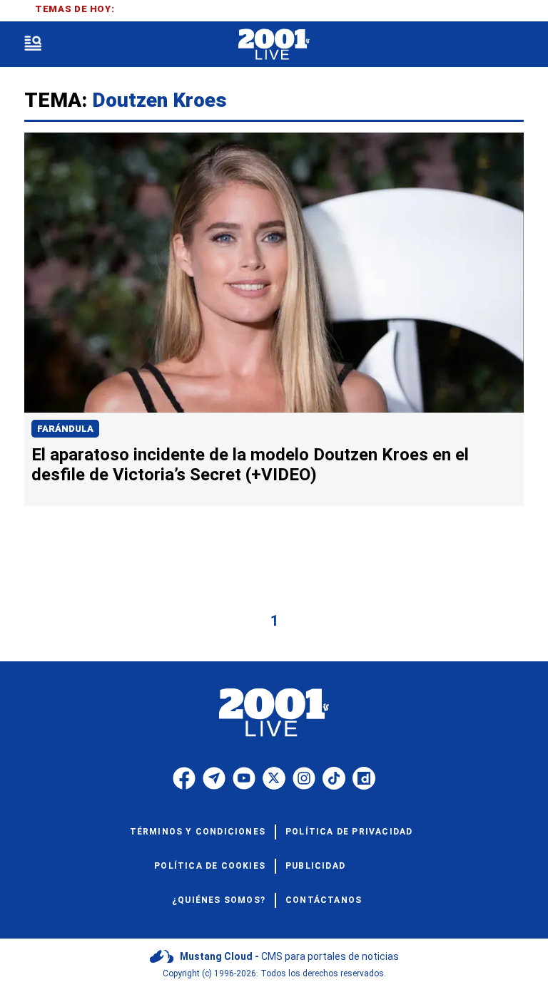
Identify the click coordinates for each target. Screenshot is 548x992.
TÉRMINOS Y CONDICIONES (197, 832)
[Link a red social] (184, 778)
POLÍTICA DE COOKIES (209, 866)
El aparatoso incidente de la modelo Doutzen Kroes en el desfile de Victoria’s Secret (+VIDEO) (250, 465)
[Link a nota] (274, 273)
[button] (32, 44)
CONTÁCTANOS (323, 900)
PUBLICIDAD (315, 866)
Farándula (65, 428)
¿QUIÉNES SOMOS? (218, 900)
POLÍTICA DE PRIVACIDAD (348, 832)
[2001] (274, 45)
